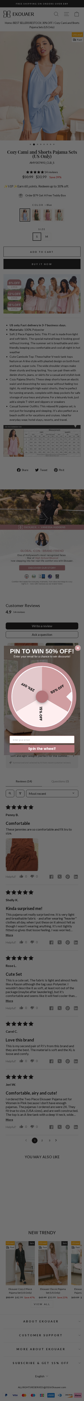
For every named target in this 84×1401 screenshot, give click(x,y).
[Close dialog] (77, 648)
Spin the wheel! (42, 748)
